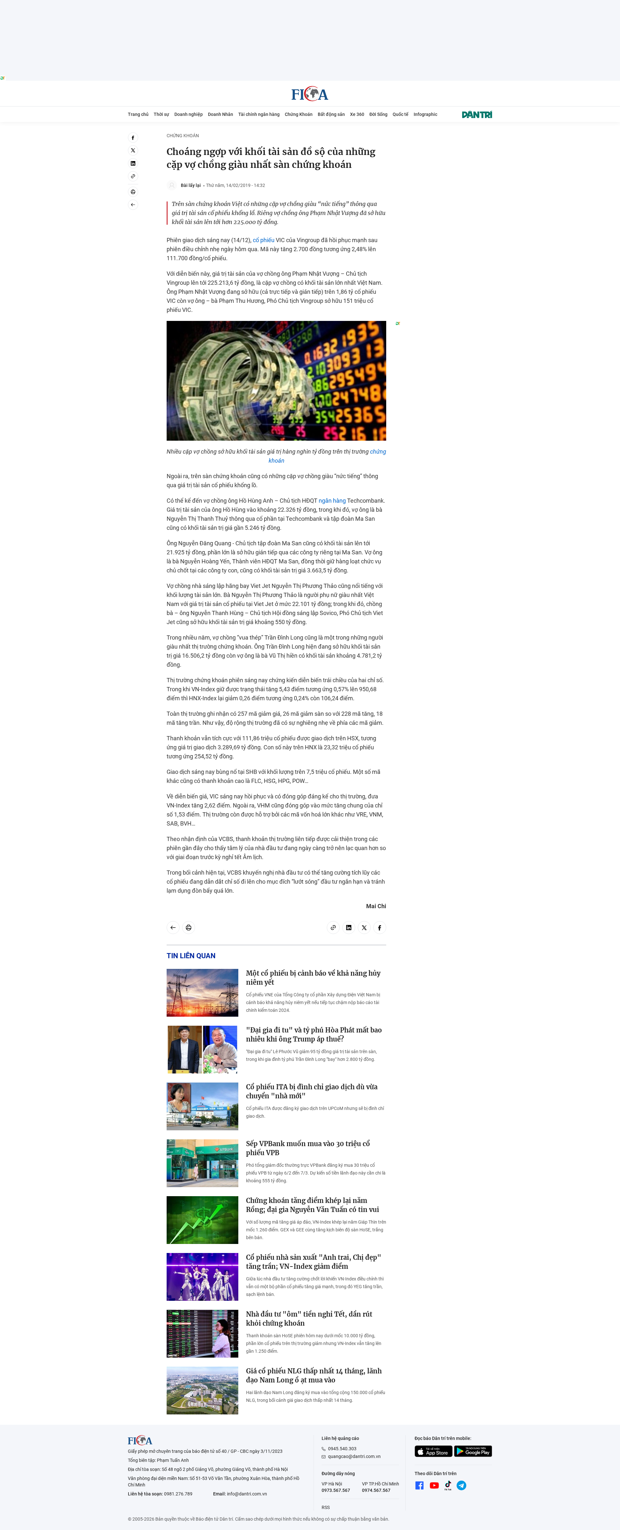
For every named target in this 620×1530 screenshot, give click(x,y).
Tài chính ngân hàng (259, 114)
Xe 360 (357, 114)
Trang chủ (138, 114)
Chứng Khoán (299, 114)
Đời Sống (378, 114)
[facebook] (133, 137)
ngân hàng (332, 500)
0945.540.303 (342, 1448)
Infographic (425, 114)
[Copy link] (133, 176)
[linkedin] (133, 163)
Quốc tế (400, 114)
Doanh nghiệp (188, 114)
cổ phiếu (263, 240)
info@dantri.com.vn (247, 1493)
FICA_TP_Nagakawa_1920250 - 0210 (310, 4)
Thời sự (161, 114)
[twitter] (133, 150)
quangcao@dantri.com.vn (354, 1456)
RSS (326, 1507)
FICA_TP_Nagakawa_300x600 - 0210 (444, 136)
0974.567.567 (376, 1490)
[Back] (133, 205)
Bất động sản (331, 114)
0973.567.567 (336, 1490)
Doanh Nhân (220, 114)
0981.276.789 (178, 1493)
